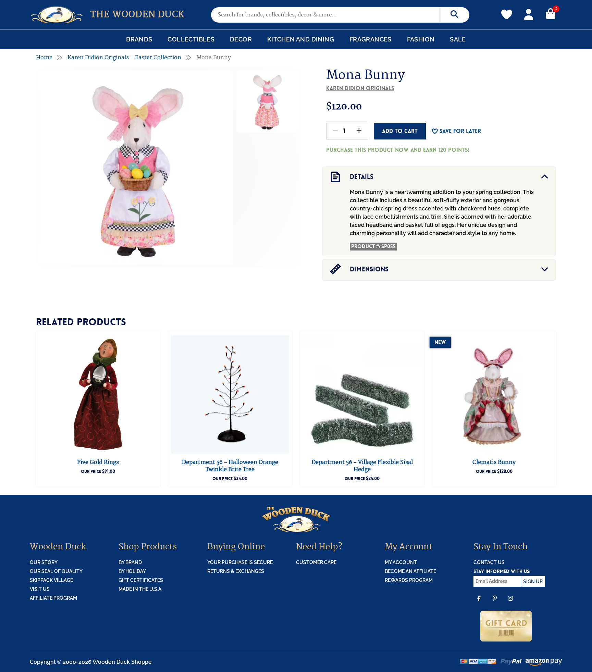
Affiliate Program (53, 598)
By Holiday (132, 571)
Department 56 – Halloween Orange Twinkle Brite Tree (230, 466)
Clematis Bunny (494, 462)
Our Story (44, 562)
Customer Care (316, 562)
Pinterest (494, 603)
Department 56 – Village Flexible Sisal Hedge (362, 466)
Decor (241, 39)
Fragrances (370, 39)
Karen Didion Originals (360, 88)
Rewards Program (409, 580)
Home (44, 57)
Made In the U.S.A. (140, 589)
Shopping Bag (550, 13)
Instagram (510, 603)
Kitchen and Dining (300, 39)
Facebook (478, 603)
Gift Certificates (141, 580)
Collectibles (191, 39)
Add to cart (400, 131)
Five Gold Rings (98, 462)
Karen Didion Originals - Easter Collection (124, 57)
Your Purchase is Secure (240, 562)
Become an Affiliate (410, 571)
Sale (458, 39)
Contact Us (489, 562)
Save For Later (460, 131)
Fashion (421, 39)
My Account (528, 13)
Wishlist (507, 11)
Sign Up (533, 581)
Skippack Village (51, 580)
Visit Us (40, 589)
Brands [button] (139, 39)
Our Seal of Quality (56, 571)
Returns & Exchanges (235, 571)
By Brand (130, 562)
